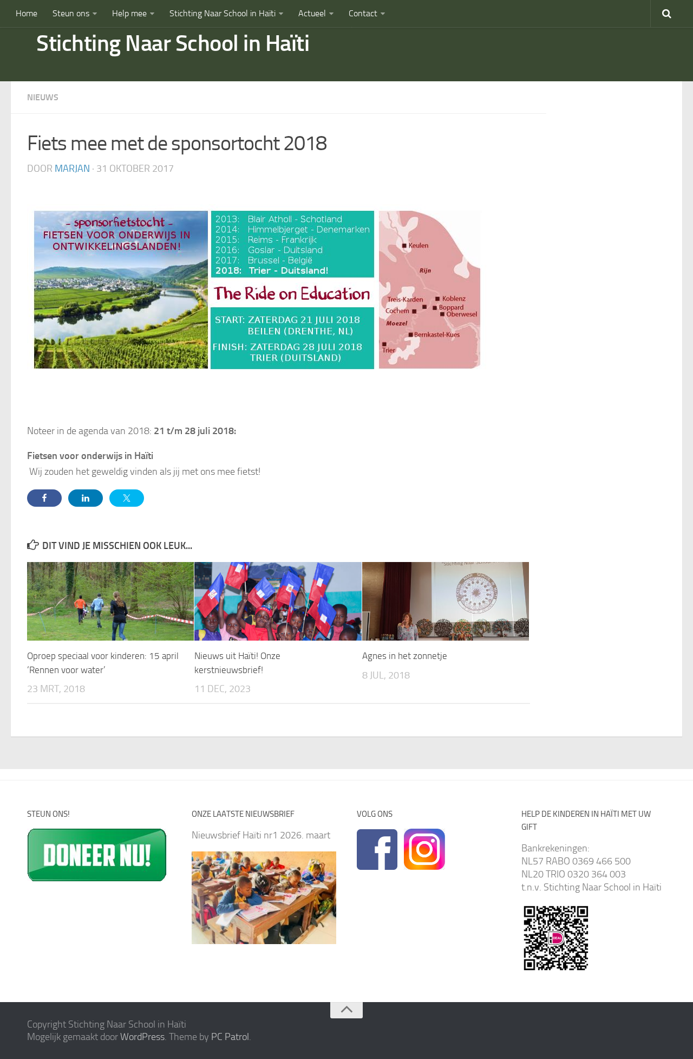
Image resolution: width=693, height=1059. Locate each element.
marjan (72, 169)
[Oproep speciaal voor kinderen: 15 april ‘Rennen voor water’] (110, 601)
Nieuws (42, 97)
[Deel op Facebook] (44, 498)
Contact (363, 13)
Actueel (312, 13)
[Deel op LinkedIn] (85, 498)
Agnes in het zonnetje (404, 655)
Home (26, 13)
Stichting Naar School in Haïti (222, 13)
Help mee (129, 13)
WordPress (142, 1037)
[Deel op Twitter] (126, 498)
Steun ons (71, 13)
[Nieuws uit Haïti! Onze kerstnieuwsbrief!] (277, 601)
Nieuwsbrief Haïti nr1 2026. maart (261, 835)
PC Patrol (230, 1037)
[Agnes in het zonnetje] (445, 601)
